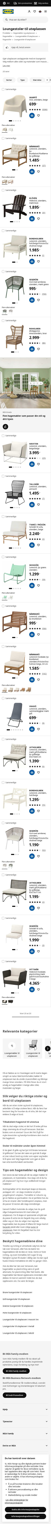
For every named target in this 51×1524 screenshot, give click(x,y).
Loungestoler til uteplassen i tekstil (18, 1333)
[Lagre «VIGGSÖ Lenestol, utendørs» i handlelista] (38, 729)
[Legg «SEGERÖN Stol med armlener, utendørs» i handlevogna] (32, 300)
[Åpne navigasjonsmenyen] (45, 11)
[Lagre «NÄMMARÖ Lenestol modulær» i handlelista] (38, 679)
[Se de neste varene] (47, 1048)
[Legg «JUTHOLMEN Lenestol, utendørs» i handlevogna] (32, 772)
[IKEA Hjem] (8, 11)
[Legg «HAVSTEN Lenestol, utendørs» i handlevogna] (32, 464)
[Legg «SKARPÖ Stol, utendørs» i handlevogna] (32, 115)
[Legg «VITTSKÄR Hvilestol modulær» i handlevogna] (32, 989)
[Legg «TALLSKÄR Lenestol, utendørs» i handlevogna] (32, 504)
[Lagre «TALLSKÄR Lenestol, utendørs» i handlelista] (38, 504)
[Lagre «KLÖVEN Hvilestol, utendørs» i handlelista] (38, 218)
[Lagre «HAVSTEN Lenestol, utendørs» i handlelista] (38, 464)
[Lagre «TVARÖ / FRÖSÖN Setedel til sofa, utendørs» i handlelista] (38, 545)
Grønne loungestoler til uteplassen (18, 1306)
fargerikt (6, 1227)
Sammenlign (10, 89)
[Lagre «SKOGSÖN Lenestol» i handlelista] (38, 585)
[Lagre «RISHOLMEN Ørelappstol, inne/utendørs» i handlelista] (38, 349)
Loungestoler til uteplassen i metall (18, 1326)
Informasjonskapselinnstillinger (25, 1516)
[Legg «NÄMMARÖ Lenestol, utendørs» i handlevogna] (32, 171)
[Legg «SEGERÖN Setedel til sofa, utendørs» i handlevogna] (32, 951)
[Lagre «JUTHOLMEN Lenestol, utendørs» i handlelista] (38, 772)
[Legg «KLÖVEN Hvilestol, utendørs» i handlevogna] (32, 218)
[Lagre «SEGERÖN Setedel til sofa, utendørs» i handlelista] (38, 951)
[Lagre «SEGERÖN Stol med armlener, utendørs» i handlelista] (38, 300)
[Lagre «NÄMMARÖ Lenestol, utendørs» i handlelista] (38, 171)
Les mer (6, 65)
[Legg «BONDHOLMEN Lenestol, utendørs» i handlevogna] (32, 261)
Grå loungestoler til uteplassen (16, 1299)
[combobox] (25, 19)
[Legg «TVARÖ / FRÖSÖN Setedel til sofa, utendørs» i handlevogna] (32, 545)
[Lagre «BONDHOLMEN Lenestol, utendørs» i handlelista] (38, 261)
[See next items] (47, 80)
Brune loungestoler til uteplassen (17, 1292)
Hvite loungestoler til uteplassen (17, 1312)
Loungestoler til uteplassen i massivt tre (20, 1319)
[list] (25, 1048)
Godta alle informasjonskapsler (25, 1509)
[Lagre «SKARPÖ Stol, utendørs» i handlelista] (38, 115)
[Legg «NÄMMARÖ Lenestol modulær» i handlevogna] (32, 679)
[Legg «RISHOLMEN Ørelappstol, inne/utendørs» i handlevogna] (32, 349)
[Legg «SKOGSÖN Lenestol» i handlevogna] (32, 585)
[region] (25, 1488)
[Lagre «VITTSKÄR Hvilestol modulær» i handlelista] (38, 989)
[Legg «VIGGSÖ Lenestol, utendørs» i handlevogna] (32, 729)
